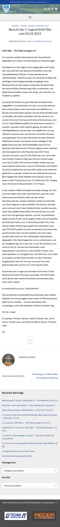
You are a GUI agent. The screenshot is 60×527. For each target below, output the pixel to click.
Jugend (23, 26)
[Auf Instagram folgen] (49, 9)
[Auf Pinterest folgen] (56, 9)
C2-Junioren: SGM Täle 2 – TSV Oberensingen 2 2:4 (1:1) (26, 423)
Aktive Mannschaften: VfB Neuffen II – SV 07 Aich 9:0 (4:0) (27, 410)
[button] (30, 17)
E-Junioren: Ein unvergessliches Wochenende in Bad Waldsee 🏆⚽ (30, 444)
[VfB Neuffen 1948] (6, 9)
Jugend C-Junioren (35, 26)
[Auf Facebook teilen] (30, 341)
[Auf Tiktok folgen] (52, 9)
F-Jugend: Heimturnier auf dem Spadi (18, 451)
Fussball (16, 26)
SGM (46, 26)
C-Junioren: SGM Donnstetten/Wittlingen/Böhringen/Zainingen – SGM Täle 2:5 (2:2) (29, 416)
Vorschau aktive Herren (13, 376)
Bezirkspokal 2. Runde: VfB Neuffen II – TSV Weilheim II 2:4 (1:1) (30, 400)
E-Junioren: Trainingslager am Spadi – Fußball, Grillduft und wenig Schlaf (28, 437)
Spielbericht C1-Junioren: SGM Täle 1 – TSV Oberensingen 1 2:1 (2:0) (29, 429)
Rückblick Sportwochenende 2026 (17, 456)
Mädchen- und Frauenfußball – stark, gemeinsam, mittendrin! (28, 405)
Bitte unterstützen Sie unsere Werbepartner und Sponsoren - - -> (30, 2)
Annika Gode (45, 41)
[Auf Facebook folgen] (45, 9)
